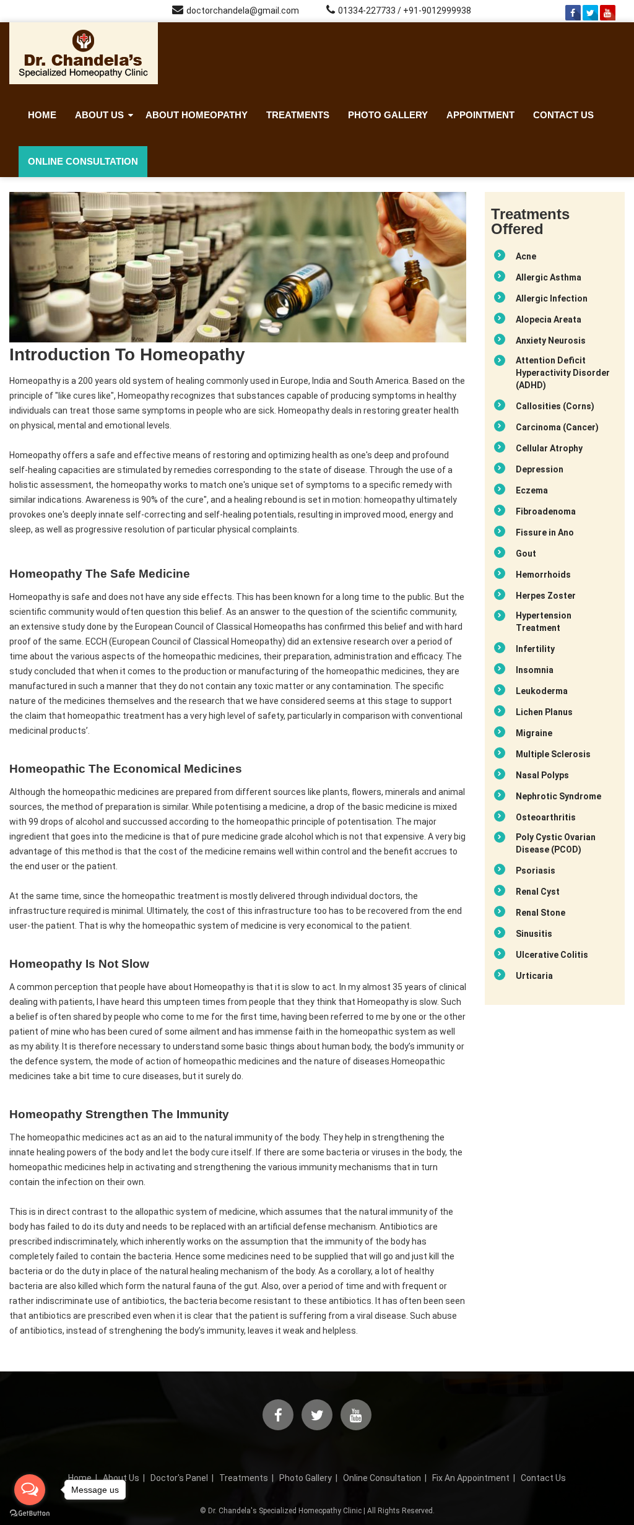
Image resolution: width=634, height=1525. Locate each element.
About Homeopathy (196, 115)
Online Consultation (83, 161)
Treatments (297, 115)
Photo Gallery (388, 115)
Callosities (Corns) (555, 406)
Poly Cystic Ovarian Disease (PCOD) (556, 843)
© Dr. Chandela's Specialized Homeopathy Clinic (281, 1510)
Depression (539, 469)
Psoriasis (535, 870)
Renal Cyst (538, 892)
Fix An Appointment (471, 1478)
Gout (526, 553)
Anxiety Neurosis (551, 340)
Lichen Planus (544, 712)
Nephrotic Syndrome (558, 796)
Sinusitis (534, 934)
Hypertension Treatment (543, 621)
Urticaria (534, 976)
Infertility (535, 649)
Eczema (532, 490)
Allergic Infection (552, 298)
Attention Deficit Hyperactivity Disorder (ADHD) (563, 372)
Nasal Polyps (542, 775)
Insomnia (535, 670)
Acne (526, 256)
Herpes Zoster (546, 596)
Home (42, 115)
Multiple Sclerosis (553, 754)
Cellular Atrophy (549, 448)
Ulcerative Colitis (552, 955)
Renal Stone (540, 913)
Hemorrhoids (543, 575)
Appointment (480, 115)
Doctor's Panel (179, 1478)
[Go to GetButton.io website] (30, 1513)
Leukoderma (542, 691)
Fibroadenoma (546, 511)
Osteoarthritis (546, 817)
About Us (99, 115)
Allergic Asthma (548, 277)
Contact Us (563, 115)
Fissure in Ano (545, 532)
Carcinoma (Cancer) (557, 427)
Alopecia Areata (548, 319)
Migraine (534, 733)
